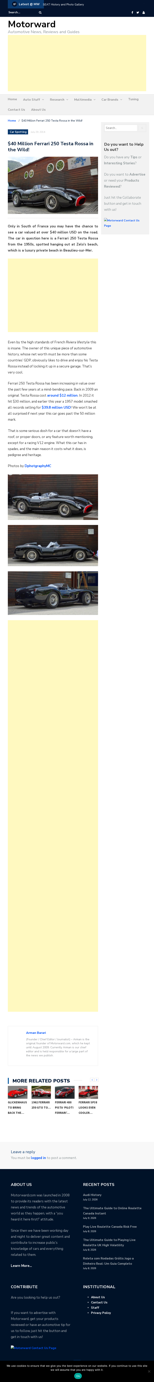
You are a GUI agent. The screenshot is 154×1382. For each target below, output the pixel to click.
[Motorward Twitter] (137, 12)
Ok (78, 1376)
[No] (149, 1371)
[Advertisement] (77, 63)
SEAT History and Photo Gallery (63, 4)
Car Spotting (18, 132)
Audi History (92, 1195)
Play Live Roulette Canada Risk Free (110, 1227)
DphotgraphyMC (38, 466)
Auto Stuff (31, 99)
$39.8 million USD (56, 407)
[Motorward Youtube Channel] (143, 12)
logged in (38, 1158)
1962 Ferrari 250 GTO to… (41, 1104)
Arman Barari (36, 1033)
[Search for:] (20, 12)
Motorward (32, 24)
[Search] (40, 12)
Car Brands (109, 99)
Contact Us (16, 109)
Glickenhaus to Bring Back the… (17, 1107)
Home (12, 99)
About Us (38, 109)
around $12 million (62, 395)
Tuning (133, 99)
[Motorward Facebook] (132, 12)
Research (57, 99)
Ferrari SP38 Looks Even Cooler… (88, 1107)
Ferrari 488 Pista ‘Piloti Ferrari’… (64, 1107)
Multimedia (83, 99)
